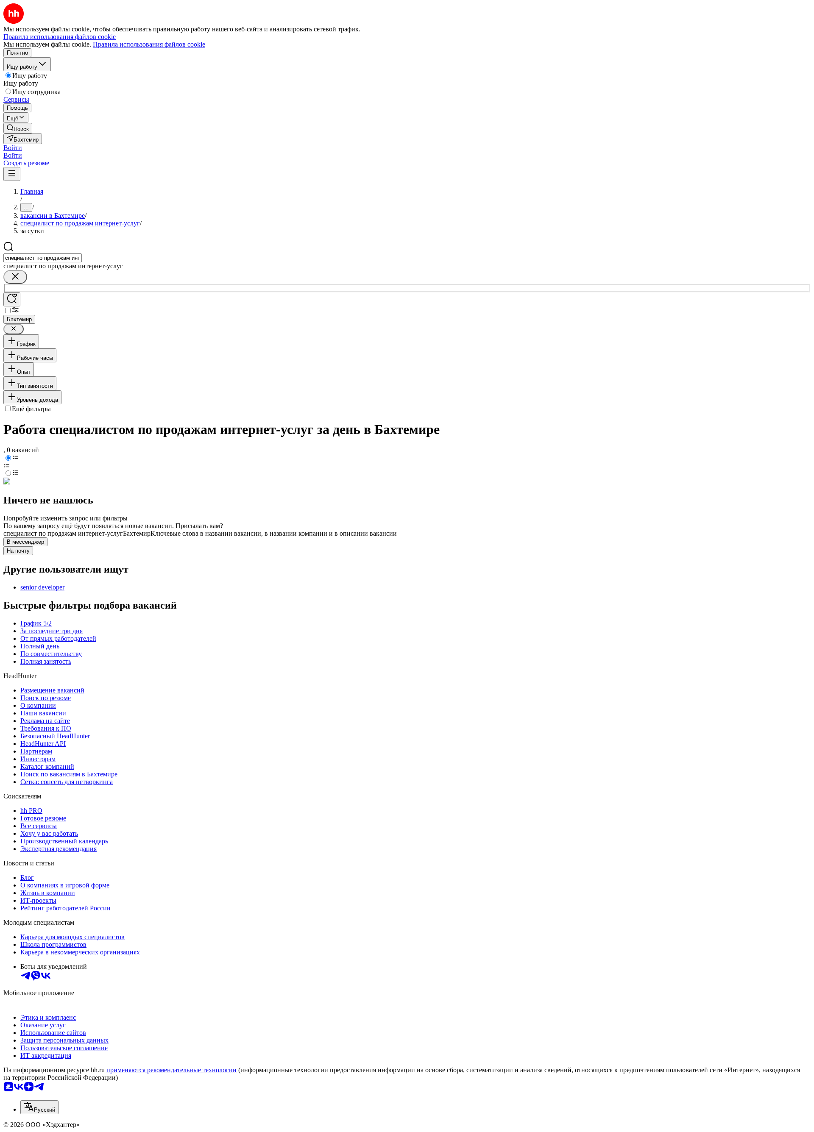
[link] (17, 128)
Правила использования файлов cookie (149, 44)
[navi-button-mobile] (11, 174)
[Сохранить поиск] (11, 299)
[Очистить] (15, 277)
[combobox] (42, 257)
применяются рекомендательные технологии (171, 1070)
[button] (12, 147)
